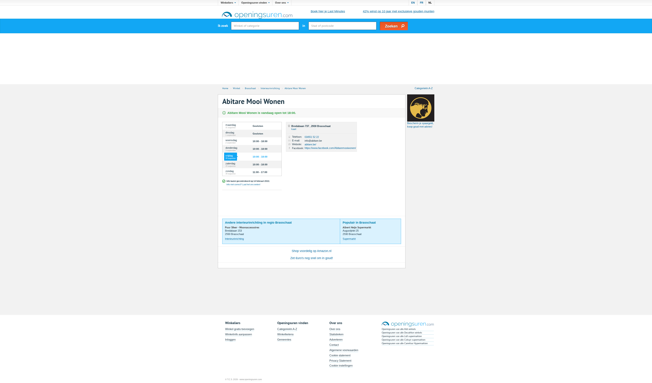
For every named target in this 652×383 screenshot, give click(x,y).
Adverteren (336, 339)
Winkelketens (285, 334)
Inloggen (230, 339)
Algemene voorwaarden (343, 350)
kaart (293, 129)
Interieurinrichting (234, 238)
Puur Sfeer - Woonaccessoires (242, 227)
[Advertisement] (326, 59)
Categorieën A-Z (424, 88)
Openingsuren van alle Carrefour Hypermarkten (405, 343)
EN (413, 2)
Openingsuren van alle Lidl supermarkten (402, 336)
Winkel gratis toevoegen (239, 329)
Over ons (334, 329)
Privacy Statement (340, 360)
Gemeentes (284, 339)
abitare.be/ (310, 144)
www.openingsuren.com (251, 379)
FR (421, 2)
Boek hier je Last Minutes (328, 11)
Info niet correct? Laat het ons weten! (243, 184)
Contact (334, 344)
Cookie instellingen (341, 365)
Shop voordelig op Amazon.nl (311, 251)
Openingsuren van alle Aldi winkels (399, 329)
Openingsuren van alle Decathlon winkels (402, 332)
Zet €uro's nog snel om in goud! (311, 258)
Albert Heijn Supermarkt (357, 227)
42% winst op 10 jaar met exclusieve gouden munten (398, 11)
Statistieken (336, 334)
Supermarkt (349, 238)
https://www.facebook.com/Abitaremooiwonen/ (330, 148)
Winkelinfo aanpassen (238, 334)
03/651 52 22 (312, 136)
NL (430, 2)
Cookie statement (339, 355)
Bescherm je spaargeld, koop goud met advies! (420, 125)
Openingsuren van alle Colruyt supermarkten (403, 340)
